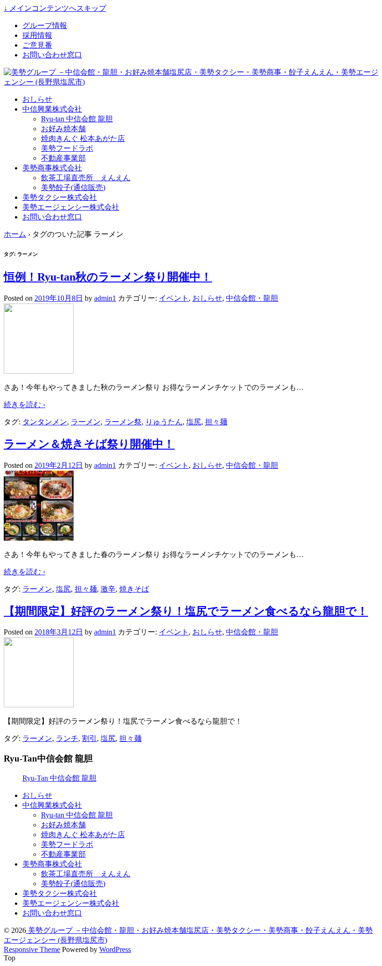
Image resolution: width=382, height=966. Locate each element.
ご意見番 (37, 45)
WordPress (115, 949)
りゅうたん (164, 422)
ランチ (67, 738)
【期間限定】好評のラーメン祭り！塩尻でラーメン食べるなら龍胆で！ (186, 611)
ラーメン (86, 422)
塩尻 (193, 422)
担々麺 (216, 422)
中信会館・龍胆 (252, 298)
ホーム (15, 234)
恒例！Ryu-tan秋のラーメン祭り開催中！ (108, 277)
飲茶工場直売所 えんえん (85, 178)
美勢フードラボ (67, 148)
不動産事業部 (63, 158)
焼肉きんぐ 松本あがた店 (83, 138)
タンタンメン (44, 422)
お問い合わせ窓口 (52, 55)
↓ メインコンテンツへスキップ (55, 8)
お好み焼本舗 (63, 129)
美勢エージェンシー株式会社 (70, 207)
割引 (89, 738)
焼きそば (134, 589)
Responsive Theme (32, 949)
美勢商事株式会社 (52, 168)
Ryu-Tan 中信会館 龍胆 (59, 778)
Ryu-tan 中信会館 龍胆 (77, 119)
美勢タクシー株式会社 (59, 197)
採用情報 (37, 35)
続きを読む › (24, 405)
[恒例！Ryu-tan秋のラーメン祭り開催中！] (39, 371)
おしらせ (37, 99)
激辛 (108, 589)
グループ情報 (44, 25)
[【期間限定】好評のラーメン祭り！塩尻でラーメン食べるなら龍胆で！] (39, 705)
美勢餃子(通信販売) (73, 187)
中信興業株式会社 (52, 109)
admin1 (105, 298)
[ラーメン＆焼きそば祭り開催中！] (39, 538)
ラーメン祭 (123, 422)
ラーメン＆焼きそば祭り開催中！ (89, 444)
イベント (174, 298)
